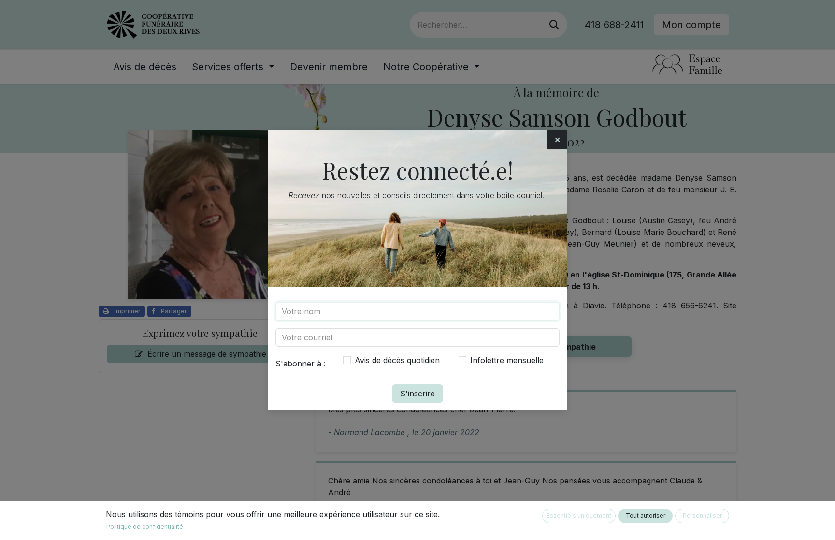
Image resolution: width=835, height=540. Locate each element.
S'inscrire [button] (417, 393)
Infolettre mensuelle (507, 360)
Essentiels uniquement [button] (579, 515)
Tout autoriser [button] (645, 515)
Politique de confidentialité (144, 526)
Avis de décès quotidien (397, 360)
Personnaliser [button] (702, 515)
